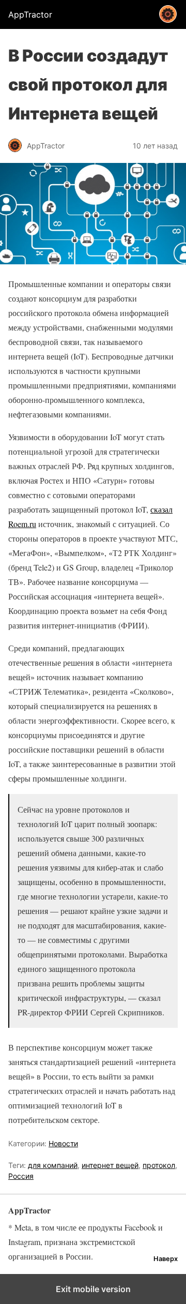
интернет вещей (110, 1165)
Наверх (165, 1259)
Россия (21, 1176)
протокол (159, 1165)
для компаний (53, 1165)
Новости (63, 1143)
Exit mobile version (93, 1289)
